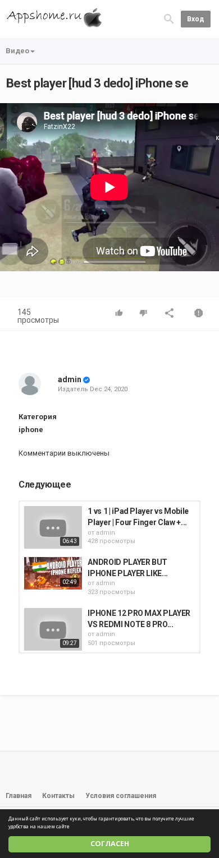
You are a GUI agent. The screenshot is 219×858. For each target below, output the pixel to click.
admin (69, 379)
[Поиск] (169, 19)
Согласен (109, 843)
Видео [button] (17, 51)
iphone (31, 429)
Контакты (58, 796)
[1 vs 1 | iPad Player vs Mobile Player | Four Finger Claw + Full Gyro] (53, 527)
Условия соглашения (120, 796)
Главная (18, 796)
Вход (195, 19)
